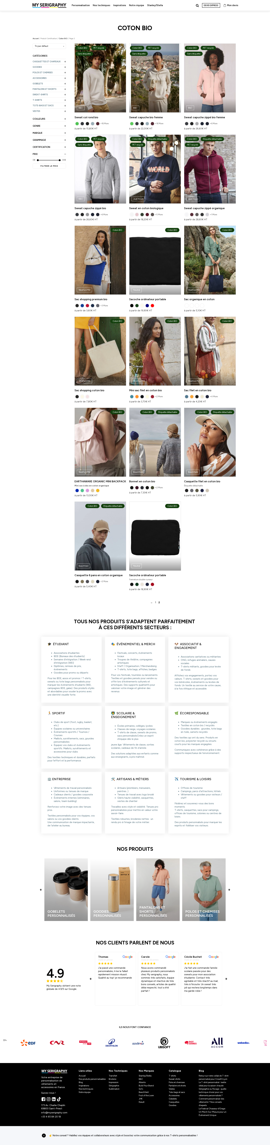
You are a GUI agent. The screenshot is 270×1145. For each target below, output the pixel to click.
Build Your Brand (146, 1085)
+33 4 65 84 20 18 (51, 1116)
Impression (113, 1082)
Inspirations (119, 5)
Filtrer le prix (49, 166)
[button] (41, 889)
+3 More (104, 305)
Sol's (141, 1089)
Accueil (36, 38)
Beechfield (144, 1092)
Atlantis (142, 1082)
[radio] (77, 124)
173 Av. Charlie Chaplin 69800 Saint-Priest (53, 1107)
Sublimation (114, 1089)
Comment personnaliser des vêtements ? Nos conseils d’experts (211, 1102)
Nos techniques (101, 5)
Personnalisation (81, 5)
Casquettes (174, 1102)
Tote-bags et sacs (177, 1092)
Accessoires (174, 1095)
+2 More (159, 396)
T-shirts (172, 1076)
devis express (211, 5)
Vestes (172, 1089)
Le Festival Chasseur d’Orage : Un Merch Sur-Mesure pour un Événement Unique (212, 1111)
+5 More (159, 214)
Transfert (113, 1076)
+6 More (213, 123)
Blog (81, 1082)
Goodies (172, 1105)
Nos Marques (146, 1070)
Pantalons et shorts (177, 1085)
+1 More (213, 214)
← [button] (151, 602)
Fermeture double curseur (153, 543)
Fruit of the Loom (146, 1095)
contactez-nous (214, 1135)
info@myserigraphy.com (54, 1112)
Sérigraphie (114, 1085)
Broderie (112, 1079)
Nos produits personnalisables (92, 1079)
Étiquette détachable (208, 449)
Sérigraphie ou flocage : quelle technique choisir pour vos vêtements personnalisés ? (212, 1092)
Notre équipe (136, 5)
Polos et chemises (177, 1082)
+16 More (104, 123)
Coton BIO (63, 38)
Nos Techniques (118, 1070)
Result (141, 1102)
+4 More (214, 396)
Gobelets (173, 1099)
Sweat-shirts (174, 1079)
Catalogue (175, 1070)
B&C (141, 1079)
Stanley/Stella (155, 5)
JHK (140, 1099)
